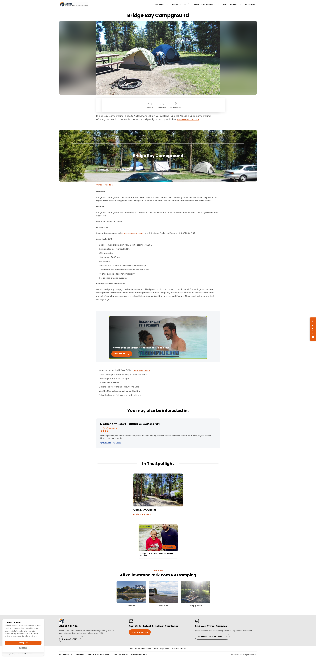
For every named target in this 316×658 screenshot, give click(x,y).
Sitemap (80, 654)
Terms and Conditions (25, 654)
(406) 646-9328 (109, 428)
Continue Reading (104, 185)
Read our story (69, 639)
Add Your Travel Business (210, 636)
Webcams (250, 4)
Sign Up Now (138, 632)
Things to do (179, 4)
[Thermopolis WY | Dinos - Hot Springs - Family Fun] (158, 337)
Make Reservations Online (188, 119)
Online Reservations (141, 370)
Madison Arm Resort (142, 514)
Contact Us (65, 654)
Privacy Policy (139, 654)
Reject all (23, 648)
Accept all (23, 643)
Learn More (119, 353)
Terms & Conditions (98, 654)
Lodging (160, 4)
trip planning (230, 4)
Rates (118, 443)
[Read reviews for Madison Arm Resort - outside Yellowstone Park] (105, 431)
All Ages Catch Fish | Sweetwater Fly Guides (156, 554)
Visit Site (107, 443)
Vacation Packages (205, 4)
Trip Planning (120, 654)
